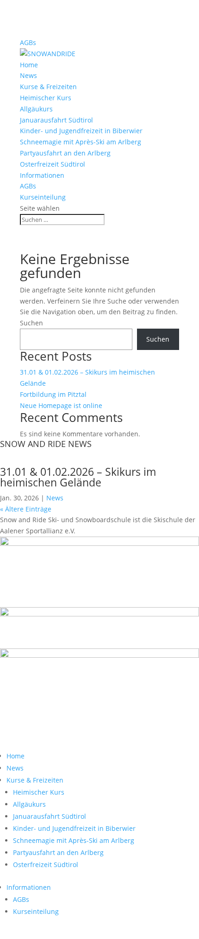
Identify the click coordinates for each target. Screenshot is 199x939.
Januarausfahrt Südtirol (56, 120)
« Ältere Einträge (25, 509)
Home (29, 64)
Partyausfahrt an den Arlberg (65, 153)
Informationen (42, 175)
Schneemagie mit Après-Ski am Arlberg (80, 141)
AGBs (28, 42)
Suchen (31, 322)
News (28, 75)
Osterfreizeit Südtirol (52, 164)
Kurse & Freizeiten (48, 86)
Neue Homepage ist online (61, 405)
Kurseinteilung (43, 197)
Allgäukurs (36, 108)
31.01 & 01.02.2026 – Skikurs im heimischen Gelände (78, 477)
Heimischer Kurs (45, 97)
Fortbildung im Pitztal (53, 394)
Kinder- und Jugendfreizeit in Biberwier (81, 130)
